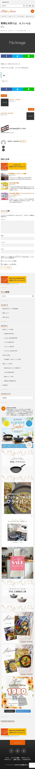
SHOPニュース (25, 757)
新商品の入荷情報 (8, 381)
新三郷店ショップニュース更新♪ (18, 173)
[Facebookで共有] (6, 56)
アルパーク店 (7, 346)
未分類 (4, 385)
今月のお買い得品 (14, 183)
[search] (24, 5)
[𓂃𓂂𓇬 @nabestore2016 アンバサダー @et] (17, 628)
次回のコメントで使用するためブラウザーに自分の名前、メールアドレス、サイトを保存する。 (17, 257)
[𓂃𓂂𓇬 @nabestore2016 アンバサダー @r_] (17, 660)
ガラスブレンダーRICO (7, 113)
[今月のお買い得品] (4, 186)
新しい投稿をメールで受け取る (8, 264)
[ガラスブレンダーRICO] (30, 116)
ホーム (7, 757)
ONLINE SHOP (7, 333)
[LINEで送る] (28, 56)
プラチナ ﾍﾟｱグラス (15, 99)
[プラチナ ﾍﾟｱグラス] (4, 102)
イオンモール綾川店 (9, 350)
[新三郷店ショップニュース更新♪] (4, 176)
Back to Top (18, 743)
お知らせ (5, 355)
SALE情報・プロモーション (11, 359)
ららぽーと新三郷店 (9, 338)
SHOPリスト (7, 759)
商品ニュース (27, 30)
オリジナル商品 (15, 757)
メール (3, 242)
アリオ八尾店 (7, 342)
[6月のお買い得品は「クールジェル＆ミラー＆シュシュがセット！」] (4, 196)
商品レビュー (6, 313)
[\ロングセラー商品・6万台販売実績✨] (17, 530)
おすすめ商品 (20, 30)
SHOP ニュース (13, 30)
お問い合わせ (6, 317)
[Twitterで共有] (17, 56)
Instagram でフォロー (24, 711)
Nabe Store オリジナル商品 (11, 368)
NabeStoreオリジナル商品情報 (10, 308)
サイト (2, 249)
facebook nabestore (8, 721)
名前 (2, 235)
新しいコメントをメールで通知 (8, 261)
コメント (3, 219)
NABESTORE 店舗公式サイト (22, 764)
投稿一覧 (22, 141)
